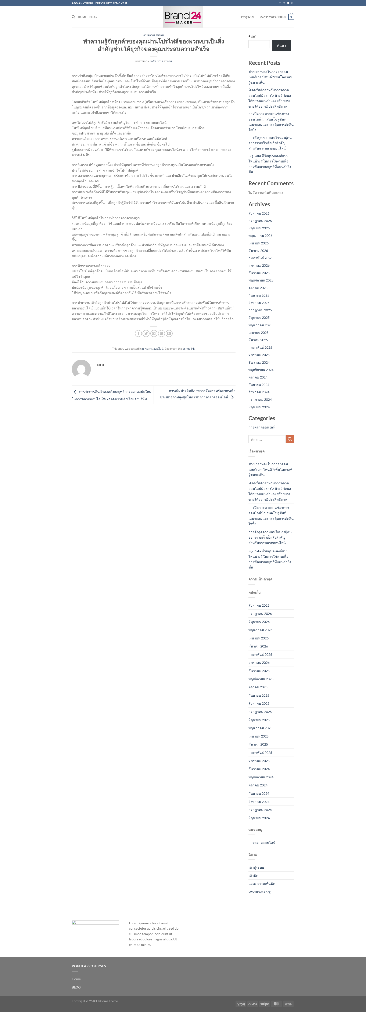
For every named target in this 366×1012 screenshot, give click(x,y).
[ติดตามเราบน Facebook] (280, 3)
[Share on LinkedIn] (169, 333)
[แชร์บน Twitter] (146, 333)
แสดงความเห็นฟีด (261, 884)
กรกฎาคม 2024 (260, 399)
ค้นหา (252, 36)
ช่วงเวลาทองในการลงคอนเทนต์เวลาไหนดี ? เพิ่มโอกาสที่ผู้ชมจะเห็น (270, 77)
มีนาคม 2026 (258, 250)
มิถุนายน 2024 (259, 407)
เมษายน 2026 (258, 243)
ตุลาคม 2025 (258, 288)
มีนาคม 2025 (258, 340)
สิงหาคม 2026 (258, 213)
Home (82, 17)
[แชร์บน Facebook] (138, 333)
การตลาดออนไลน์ (153, 35)
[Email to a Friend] (153, 333)
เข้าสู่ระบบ (256, 867)
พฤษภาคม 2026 (260, 235)
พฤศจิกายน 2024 (260, 370)
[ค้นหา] (73, 17)
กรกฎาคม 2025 (260, 310)
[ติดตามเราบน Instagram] (284, 3)
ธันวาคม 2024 (259, 362)
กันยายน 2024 (258, 385)
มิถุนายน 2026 (259, 228)
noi (169, 61)
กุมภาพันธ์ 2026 (260, 258)
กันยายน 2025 (258, 295)
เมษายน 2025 (258, 332)
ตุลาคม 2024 (258, 377)
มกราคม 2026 (259, 265)
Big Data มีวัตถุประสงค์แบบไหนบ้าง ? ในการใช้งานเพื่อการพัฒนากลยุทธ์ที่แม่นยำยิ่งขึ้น (269, 559)
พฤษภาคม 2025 (260, 325)
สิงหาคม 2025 (258, 303)
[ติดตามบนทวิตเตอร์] (288, 3)
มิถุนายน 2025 (259, 317)
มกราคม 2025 (259, 355)
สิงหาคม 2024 (258, 392)
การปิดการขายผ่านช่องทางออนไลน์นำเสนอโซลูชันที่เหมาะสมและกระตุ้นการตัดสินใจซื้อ (271, 515)
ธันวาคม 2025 (259, 273)
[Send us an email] (292, 3)
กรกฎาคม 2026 (260, 221)
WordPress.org (259, 892)
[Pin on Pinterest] (161, 333)
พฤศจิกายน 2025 (260, 280)
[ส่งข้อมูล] (290, 439)
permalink (189, 348)
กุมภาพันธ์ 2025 (260, 347)
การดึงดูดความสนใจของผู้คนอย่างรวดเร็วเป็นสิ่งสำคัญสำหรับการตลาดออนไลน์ (270, 142)
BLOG (93, 17)
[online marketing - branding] (183, 17)
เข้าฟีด (253, 875)
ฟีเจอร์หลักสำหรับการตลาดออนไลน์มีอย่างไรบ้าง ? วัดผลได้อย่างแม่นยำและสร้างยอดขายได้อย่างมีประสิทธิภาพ (269, 491)
